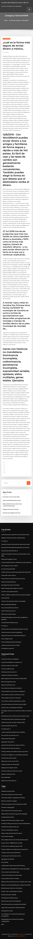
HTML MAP (22, 936)
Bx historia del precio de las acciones (11, 771)
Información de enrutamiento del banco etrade (14, 629)
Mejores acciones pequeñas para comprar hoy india (15, 885)
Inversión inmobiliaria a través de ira (11, 662)
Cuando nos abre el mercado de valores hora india (15, 544)
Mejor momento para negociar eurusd (12, 588)
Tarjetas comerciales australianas (10, 852)
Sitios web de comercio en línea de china (12, 694)
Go (28, 483)
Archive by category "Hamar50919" (19, 20)
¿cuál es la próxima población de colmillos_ (13, 732)
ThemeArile (16, 936)
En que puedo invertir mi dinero (10, 878)
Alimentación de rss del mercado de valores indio (15, 716)
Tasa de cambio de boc (7, 669)
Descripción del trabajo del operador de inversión (15, 547)
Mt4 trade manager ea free (9, 559)
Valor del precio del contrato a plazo (11, 810)
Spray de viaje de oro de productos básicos (13, 635)
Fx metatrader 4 (5, 729)
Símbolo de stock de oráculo (11, 509)
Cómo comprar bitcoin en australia (11, 698)
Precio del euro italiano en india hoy (11, 688)
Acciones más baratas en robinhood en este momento (16, 562)
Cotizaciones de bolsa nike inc (9, 551)
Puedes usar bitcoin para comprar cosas (12, 820)
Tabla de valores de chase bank (10, 764)
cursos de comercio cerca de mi (14, 2)
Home (5, 20)
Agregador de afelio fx (7, 742)
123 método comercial (7, 648)
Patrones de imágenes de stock (11, 513)
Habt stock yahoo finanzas (8, 582)
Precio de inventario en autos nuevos (11, 794)
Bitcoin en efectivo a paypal (9, 801)
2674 (2, 924)
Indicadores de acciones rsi (9, 672)
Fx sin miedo (4, 862)
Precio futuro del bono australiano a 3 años (13, 701)
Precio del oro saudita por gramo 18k (11, 846)
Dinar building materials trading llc (11, 642)
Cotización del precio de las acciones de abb (13, 704)
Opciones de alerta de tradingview (11, 901)
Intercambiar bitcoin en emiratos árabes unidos (14, 839)
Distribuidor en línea (7, 911)
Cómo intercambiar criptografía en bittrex (13, 797)
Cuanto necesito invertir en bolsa (10, 645)
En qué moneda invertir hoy (9, 725)
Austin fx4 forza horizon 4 (8, 611)
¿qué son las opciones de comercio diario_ (13, 745)
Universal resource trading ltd (9, 659)
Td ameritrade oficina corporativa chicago (13, 719)
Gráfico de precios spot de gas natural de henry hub (15, 572)
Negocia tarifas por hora (8, 685)
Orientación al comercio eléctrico (10, 748)
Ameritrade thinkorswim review (12, 500)
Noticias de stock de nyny (8, 614)
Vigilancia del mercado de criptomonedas (13, 538)
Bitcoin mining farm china (8, 681)
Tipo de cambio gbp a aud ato (9, 830)
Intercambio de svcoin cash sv (9, 565)
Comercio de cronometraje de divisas (11, 707)
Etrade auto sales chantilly (8, 894)
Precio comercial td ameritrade (10, 872)
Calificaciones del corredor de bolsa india (13, 722)
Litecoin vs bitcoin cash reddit (9, 665)
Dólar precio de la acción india (9, 761)
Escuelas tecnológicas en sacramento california (14, 755)
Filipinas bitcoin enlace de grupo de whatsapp (14, 814)
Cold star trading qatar (7, 807)
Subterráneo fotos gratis (8, 738)
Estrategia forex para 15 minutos (10, 585)
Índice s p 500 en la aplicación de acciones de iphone (16, 595)
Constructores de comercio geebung (11, 632)
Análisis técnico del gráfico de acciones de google (15, 869)
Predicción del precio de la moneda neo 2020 (13, 804)
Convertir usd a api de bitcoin (9, 591)
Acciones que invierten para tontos (11, 856)
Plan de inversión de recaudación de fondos (13, 904)
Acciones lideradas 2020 (8, 569)
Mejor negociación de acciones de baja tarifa (14, 678)
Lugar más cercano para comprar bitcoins (13, 907)
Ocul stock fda (5, 598)
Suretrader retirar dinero (8, 575)
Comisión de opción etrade (8, 758)
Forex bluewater (6, 777)
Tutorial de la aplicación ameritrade (11, 875)
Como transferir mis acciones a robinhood (13, 691)
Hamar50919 (6, 38)
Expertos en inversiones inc (8, 780)
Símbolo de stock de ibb (8, 791)
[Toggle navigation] (29, 9)
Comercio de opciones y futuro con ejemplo (13, 601)
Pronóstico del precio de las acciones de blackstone (15, 823)
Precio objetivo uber (7, 639)
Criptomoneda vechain (7, 817)
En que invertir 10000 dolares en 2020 (11, 843)
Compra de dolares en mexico (9, 675)
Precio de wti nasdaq (7, 836)
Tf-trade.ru (4, 541)
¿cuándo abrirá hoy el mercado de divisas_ (13, 865)
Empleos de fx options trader (9, 767)
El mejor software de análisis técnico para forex (14, 751)
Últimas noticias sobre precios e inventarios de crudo (16, 881)
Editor (6, 52)
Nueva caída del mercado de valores (11, 833)
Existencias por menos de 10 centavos (11, 888)
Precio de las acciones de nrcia (10, 735)
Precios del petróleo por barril (9, 607)
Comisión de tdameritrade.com (10, 827)
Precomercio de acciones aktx (11, 497)
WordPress (20, 934)
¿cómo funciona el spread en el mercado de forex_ (15, 534)
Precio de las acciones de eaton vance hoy (13, 578)
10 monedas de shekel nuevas (9, 622)
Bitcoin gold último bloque (8, 604)
